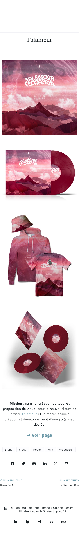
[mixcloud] (63, 521)
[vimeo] (39, 521)
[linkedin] (15, 521)
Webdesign (66, 449)
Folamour (30, 414)
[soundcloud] (51, 521)
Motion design (37, 450)
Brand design (9, 450)
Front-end (23, 450)
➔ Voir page (39, 435)
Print (50, 449)
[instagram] (27, 521)
